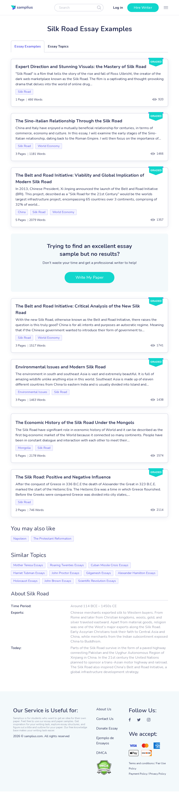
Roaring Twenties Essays (67, 565)
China (22, 212)
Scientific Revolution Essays (97, 581)
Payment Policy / (138, 774)
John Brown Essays (58, 581)
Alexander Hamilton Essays (136, 573)
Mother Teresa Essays (28, 565)
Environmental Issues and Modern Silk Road (60, 367)
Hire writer (143, 7)
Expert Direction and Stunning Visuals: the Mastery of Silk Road (80, 67)
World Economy (49, 146)
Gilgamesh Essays (98, 573)
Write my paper (89, 277)
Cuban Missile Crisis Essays (109, 565)
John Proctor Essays (65, 573)
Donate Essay (107, 728)
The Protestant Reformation (52, 539)
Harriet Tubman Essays (29, 573)
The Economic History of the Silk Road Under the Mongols (74, 422)
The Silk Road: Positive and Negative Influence (63, 477)
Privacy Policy (157, 774)
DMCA (101, 752)
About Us (103, 709)
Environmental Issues (32, 392)
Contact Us (105, 718)
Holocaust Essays (25, 581)
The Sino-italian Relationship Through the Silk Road (68, 121)
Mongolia (24, 448)
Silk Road (24, 92)
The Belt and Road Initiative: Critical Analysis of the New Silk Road (77, 309)
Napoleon (19, 539)
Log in (118, 7)
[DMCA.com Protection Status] (109, 765)
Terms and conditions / (142, 763)
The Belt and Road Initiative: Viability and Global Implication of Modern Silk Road (79, 178)
